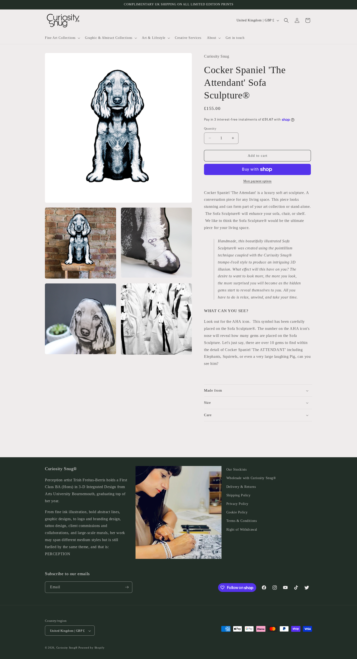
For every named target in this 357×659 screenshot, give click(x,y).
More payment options (257, 181)
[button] (62, 38)
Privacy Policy (237, 504)
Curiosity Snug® (67, 647)
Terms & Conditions (241, 521)
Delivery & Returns (241, 487)
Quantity (210, 128)
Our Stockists (236, 469)
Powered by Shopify (91, 647)
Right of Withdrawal (241, 529)
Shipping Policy (238, 495)
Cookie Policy (237, 512)
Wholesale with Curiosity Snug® (251, 478)
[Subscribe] (126, 587)
